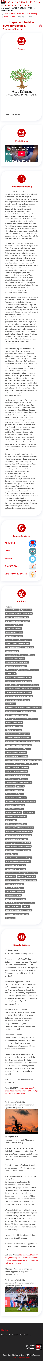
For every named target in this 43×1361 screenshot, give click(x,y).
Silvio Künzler (9, 16)
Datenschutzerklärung (21, 1357)
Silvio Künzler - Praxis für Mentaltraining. (20, 13)
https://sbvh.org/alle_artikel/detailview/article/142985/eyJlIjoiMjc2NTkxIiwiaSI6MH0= (21, 1091)
